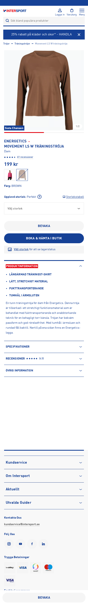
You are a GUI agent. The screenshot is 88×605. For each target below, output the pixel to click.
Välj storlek (21, 249)
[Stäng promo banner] (79, 34)
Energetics (15, 141)
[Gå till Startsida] (15, 11)
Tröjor (6, 43)
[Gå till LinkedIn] (44, 544)
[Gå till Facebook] (32, 544)
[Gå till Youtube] (21, 544)
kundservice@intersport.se (22, 524)
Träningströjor (22, 43)
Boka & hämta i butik (44, 238)
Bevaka (44, 226)
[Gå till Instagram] (10, 544)
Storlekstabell (75, 196)
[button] (44, 90)
